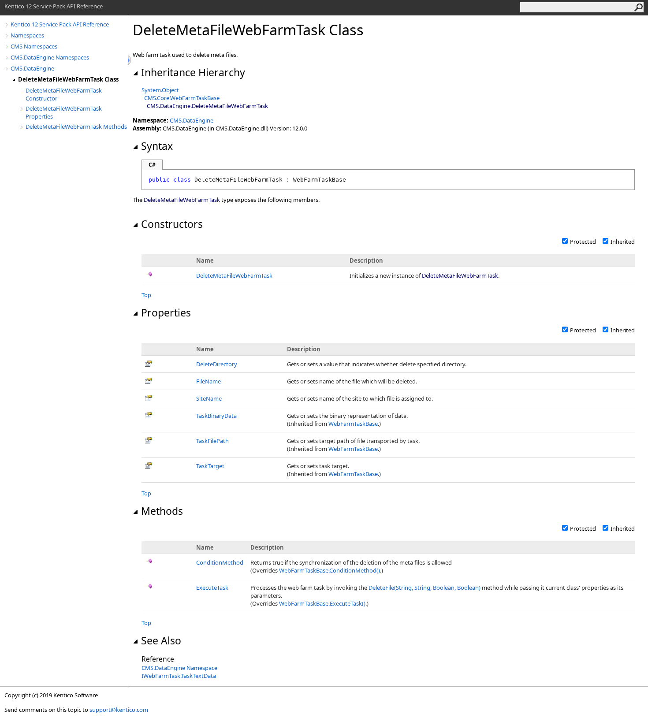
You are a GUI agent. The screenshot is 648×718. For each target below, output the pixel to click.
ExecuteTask (212, 588)
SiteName (209, 398)
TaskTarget (210, 466)
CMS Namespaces (34, 46)
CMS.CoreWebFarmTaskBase (182, 98)
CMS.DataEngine (32, 68)
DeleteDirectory (216, 364)
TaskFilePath (212, 441)
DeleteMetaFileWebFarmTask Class (68, 79)
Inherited (623, 242)
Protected (583, 242)
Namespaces (27, 35)
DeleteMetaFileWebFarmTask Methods (76, 126)
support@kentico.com (118, 710)
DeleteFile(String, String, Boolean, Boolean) (424, 588)
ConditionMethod (219, 562)
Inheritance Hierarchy (193, 72)
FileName (208, 381)
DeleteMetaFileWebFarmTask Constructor (64, 94)
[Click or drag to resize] (130, 60)
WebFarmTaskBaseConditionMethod (329, 570)
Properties (166, 312)
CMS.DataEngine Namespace (179, 668)
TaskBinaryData (216, 416)
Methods (162, 511)
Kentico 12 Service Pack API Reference (60, 24)
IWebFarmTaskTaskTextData (179, 676)
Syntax (157, 146)
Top (146, 295)
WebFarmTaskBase (353, 424)
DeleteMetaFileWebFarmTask (234, 275)
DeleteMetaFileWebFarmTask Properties (64, 112)
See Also (161, 640)
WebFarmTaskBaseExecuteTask (322, 603)
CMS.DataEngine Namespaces (50, 57)
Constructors (172, 224)
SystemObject (160, 90)
